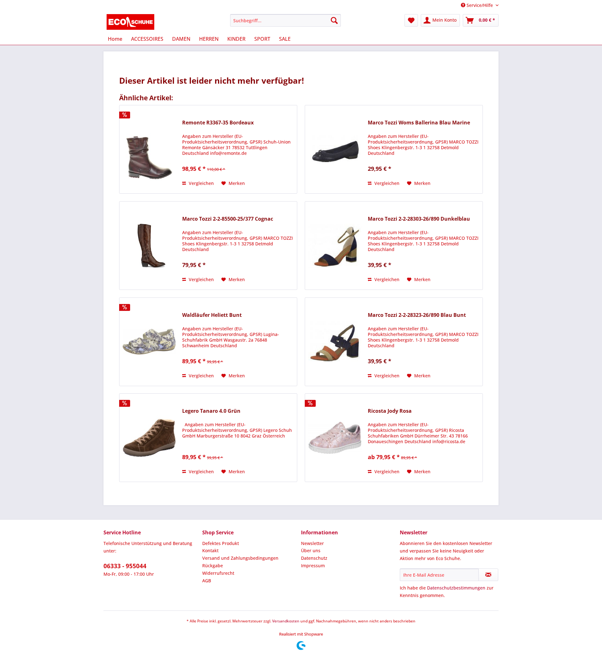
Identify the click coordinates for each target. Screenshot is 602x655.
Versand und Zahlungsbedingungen (240, 558)
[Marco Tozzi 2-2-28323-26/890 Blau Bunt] (335, 342)
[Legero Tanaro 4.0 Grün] (149, 437)
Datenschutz (314, 558)
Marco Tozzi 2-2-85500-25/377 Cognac (227, 219)
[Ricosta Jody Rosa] (335, 437)
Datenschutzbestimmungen (456, 588)
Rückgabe (212, 566)
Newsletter (312, 543)
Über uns (310, 550)
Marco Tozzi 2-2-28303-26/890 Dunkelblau (419, 219)
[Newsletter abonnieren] (488, 575)
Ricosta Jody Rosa (390, 411)
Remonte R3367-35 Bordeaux (218, 122)
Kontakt (210, 550)
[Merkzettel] (411, 20)
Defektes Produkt (220, 543)
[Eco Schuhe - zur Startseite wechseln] (131, 22)
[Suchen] (334, 20)
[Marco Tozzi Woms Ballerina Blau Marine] (335, 149)
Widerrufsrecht (218, 573)
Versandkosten (285, 621)
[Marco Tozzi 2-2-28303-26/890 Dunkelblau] (335, 245)
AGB (206, 581)
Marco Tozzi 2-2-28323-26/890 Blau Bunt (417, 315)
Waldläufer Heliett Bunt (212, 315)
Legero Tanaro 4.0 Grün (211, 411)
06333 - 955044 (124, 566)
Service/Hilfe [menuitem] (479, 5)
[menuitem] (285, 20)
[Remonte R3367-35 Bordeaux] (149, 149)
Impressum (313, 566)
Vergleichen (200, 183)
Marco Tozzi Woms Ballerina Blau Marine (419, 122)
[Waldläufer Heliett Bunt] (149, 342)
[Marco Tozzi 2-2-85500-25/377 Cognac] (149, 245)
